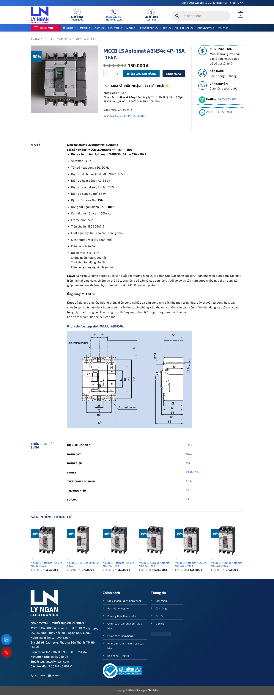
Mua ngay (174, 73)
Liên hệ (159, 623)
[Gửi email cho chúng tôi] (234, 2)
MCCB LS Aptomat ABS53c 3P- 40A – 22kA (190, 564)
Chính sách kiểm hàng (120, 635)
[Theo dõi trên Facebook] (231, 2)
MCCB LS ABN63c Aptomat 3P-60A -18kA (154, 564)
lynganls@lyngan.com (54, 661)
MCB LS (131, 27)
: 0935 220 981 (219, 112)
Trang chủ (39, 39)
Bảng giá (67, 27)
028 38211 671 (55, 652)
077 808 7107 (219, 2)
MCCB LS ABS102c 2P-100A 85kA (83, 564)
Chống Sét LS (205, 27)
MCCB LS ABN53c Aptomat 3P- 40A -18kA (226, 564)
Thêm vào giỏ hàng (141, 73)
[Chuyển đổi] (107, 86)
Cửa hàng (161, 608)
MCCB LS (85, 27)
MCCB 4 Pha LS (85, 39)
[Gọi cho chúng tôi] (238, 2)
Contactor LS (149, 27)
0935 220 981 (196, 2)
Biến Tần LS (115, 27)
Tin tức (223, 27)
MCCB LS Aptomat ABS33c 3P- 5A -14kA (46, 564)
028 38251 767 (77, 652)
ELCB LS (99, 27)
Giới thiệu (161, 600)
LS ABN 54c (193, 472)
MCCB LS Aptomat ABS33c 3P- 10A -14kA (118, 564)
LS (53, 39)
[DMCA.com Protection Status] (161, 633)
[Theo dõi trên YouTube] (241, 2)
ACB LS (167, 27)
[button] (240, 15)
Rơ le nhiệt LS (184, 27)
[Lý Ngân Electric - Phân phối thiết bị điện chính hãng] (42, 15)
